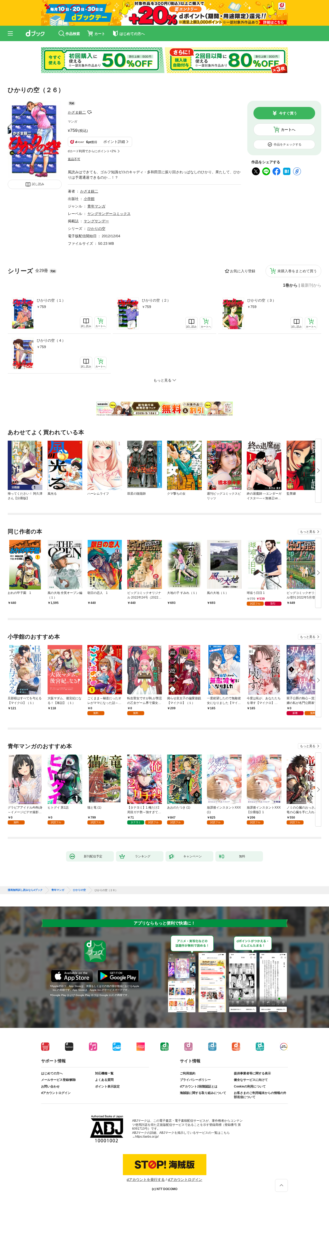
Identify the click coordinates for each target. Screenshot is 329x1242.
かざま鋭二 (77, 112)
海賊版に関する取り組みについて (203, 1093)
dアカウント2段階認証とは (198, 1086)
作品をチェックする (287, 144)
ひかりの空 (96, 228)
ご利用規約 (187, 1073)
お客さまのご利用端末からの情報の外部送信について (260, 1095)
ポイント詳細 (114, 142)
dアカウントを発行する (146, 1179)
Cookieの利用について (250, 1086)
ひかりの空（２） (156, 300)
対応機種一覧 (104, 1073)
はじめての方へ (52, 1073)
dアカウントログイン (56, 1093)
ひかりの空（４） (51, 340)
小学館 (89, 199)
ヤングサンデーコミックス (109, 214)
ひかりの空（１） (51, 300)
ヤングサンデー (96, 221)
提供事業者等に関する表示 (252, 1073)
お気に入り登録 (242, 271)
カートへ (288, 130)
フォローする (89, 112)
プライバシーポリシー (195, 1080)
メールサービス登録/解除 (58, 1080)
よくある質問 (104, 1080)
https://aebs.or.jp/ (147, 1136)
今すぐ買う (288, 113)
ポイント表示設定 (107, 1086)
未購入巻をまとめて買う (297, 271)
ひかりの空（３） (261, 300)
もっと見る (307, 531)
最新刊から (311, 285)
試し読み (38, 184)
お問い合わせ (50, 1086)
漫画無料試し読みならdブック (25, 890)
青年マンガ (96, 206)
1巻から (290, 285)
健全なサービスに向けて (251, 1080)
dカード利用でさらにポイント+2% (92, 151)
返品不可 (74, 159)
